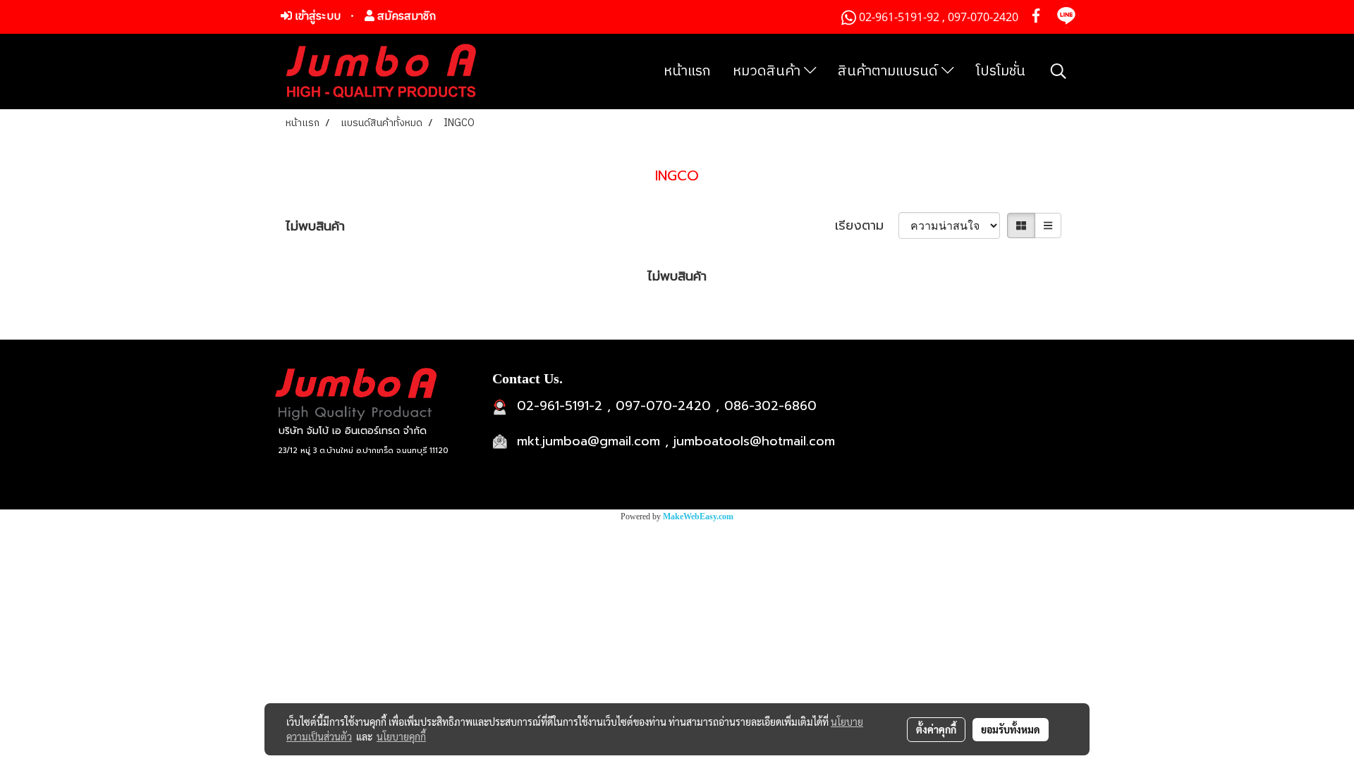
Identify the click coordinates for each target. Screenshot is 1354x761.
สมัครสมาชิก (405, 16)
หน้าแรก (687, 71)
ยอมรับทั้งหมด (1010, 729)
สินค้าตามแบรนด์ (889, 71)
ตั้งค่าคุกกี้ (936, 729)
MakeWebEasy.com (698, 516)
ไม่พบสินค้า (315, 226)
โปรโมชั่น (1000, 71)
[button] (1058, 71)
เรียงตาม (866, 225)
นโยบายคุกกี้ (401, 736)
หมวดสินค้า (768, 71)
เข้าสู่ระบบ (316, 16)
